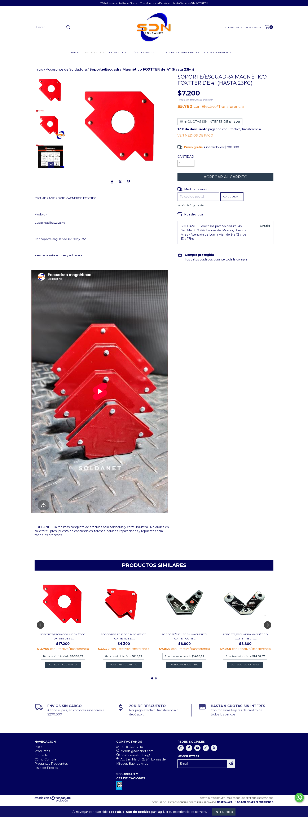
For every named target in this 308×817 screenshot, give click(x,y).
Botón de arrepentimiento (255, 802)
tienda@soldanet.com (137, 751)
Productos (94, 52)
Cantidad (185, 157)
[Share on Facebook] (112, 181)
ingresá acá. (224, 802)
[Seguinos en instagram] (180, 748)
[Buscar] (68, 27)
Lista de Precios (217, 52)
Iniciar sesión (253, 27)
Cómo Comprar (144, 52)
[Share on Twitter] (120, 181)
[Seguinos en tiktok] (206, 748)
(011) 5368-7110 (132, 747)
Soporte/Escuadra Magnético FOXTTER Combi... (184, 636)
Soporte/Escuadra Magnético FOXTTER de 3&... (123, 636)
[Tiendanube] (53, 800)
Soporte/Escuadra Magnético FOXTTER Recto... (245, 636)
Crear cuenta (233, 27)
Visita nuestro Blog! (136, 755)
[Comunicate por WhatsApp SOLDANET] (299, 797)
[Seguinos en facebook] (189, 748)
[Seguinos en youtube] (197, 748)
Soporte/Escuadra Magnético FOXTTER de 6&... (62, 636)
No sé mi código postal (190, 205)
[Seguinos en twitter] (214, 748)
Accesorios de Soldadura (66, 69)
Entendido (223, 811)
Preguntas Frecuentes (180, 52)
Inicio (75, 52)
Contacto (117, 52)
